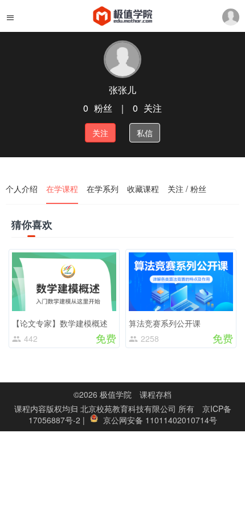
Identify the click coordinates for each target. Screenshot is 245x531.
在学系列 (103, 188)
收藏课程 (143, 188)
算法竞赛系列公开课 (165, 323)
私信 (145, 132)
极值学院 (116, 394)
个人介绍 (22, 188)
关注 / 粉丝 (187, 188)
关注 (100, 132)
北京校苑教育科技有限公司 (129, 408)
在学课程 (62, 188)
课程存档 (156, 394)
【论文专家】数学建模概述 (60, 323)
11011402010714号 (181, 420)
